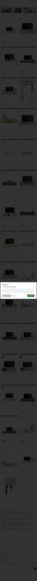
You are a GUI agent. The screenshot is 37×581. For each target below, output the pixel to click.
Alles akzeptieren (31, 295)
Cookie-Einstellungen (6, 295)
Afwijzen (13, 295)
